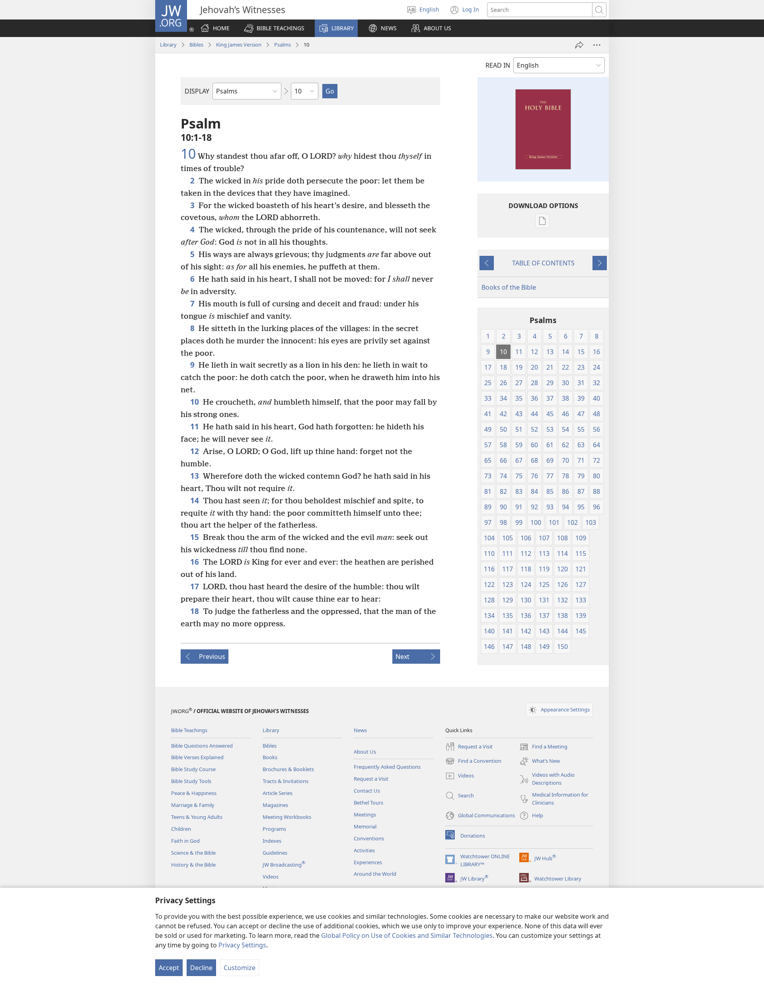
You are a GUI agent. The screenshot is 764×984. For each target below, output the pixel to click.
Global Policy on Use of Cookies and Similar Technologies (407, 935)
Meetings (365, 814)
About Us (365, 751)
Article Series (277, 793)
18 (194, 611)
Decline (201, 967)
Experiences (368, 862)
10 (188, 154)
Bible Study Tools (191, 781)
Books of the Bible (508, 287)
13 (194, 475)
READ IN (497, 65)
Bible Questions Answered (202, 745)
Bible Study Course (193, 769)
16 (194, 561)
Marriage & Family (192, 805)
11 (194, 426)
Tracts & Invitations (285, 781)
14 (194, 500)
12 (194, 451)
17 (194, 586)
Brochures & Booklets (288, 769)
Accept (169, 967)
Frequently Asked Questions (387, 766)
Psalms (282, 44)
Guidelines (275, 852)
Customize (239, 967)
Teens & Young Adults (196, 816)
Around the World (375, 873)
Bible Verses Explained (197, 757)
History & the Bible (193, 864)
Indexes (272, 840)
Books (270, 757)
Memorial (365, 826)
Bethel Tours (368, 802)
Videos (271, 876)
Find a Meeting (543, 747)
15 (194, 537)
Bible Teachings (189, 730)
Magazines (275, 805)
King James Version (238, 44)
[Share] (579, 45)
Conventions (369, 838)
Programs (274, 828)
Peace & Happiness (193, 793)
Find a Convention (473, 761)
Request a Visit (371, 778)
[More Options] (597, 45)
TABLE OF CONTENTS (543, 263)
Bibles (196, 44)
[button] (274, 28)
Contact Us (367, 790)
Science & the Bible (193, 852)
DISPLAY (197, 91)
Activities (364, 850)
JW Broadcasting (284, 864)
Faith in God (185, 840)
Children (181, 828)
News (360, 730)
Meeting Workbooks (287, 816)
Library (168, 44)
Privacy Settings (242, 945)
